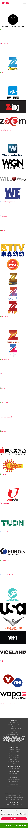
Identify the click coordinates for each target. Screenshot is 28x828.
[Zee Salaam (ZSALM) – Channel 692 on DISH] (13, 408)
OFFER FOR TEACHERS (14, 796)
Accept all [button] (14, 818)
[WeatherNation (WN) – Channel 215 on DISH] (13, 149)
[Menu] (24, 3)
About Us (14, 732)
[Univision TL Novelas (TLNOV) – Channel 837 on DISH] (13, 580)
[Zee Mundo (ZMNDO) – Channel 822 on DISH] (13, 379)
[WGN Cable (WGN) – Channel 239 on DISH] (13, 164)
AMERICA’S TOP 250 (14, 757)
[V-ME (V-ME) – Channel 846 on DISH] (13, 680)
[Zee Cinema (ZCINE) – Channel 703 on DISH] (13, 322)
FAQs (14, 730)
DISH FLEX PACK (14, 763)
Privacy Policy (14, 726)
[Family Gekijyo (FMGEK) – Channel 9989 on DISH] (13, 35)
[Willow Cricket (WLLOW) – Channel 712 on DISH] (13, 178)
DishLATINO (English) (14, 780)
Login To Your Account (14, 724)
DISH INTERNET (14, 759)
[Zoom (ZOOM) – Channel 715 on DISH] (13, 121)
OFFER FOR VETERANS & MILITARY (14, 794)
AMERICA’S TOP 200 (14, 755)
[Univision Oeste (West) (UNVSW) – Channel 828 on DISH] (13, 566)
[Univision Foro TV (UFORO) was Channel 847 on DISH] (13, 551)
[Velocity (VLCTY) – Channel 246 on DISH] (13, 623)
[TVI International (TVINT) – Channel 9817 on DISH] (13, 422)
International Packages (14, 787)
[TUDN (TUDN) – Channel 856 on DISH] (13, 523)
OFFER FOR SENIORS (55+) (14, 792)
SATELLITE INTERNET (14, 761)
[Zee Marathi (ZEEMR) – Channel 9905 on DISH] (13, 365)
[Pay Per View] (13, 49)
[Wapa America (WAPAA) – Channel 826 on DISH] (13, 695)
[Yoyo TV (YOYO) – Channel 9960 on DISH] (13, 250)
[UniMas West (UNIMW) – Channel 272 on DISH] (13, 494)
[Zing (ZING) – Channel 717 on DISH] (13, 106)
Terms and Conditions (14, 728)
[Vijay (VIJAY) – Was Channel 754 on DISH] (13, 666)
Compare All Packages (14, 749)
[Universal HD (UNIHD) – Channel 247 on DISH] (13, 508)
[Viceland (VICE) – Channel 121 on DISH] (13, 652)
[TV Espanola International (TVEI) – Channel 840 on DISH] (13, 709)
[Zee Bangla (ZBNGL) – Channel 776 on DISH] (13, 307)
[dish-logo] (11, 3)
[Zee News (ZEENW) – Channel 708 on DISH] (13, 393)
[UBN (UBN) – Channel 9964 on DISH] (13, 451)
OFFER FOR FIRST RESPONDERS (14, 799)
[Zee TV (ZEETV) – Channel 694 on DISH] (13, 78)
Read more (13, 816)
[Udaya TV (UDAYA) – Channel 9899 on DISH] (13, 465)
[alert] (14, 816)
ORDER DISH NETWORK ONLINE (14, 804)
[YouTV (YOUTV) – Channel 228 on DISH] (13, 236)
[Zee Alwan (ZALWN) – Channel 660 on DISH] (13, 293)
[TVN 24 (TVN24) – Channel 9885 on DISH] (13, 436)
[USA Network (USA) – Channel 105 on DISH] (13, 609)
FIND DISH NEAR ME (14, 773)
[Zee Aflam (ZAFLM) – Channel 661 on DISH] (13, 279)
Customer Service (14, 722)
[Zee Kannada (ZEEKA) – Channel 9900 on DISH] (13, 350)
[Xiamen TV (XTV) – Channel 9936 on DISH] (13, 221)
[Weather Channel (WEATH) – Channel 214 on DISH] (13, 135)
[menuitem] (24, 3)
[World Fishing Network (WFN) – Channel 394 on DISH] (13, 207)
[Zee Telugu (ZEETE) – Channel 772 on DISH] (13, 63)
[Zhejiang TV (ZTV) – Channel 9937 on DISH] (13, 92)
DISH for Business (14, 768)
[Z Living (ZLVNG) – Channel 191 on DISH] (13, 264)
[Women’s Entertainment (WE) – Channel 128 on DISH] (13, 193)
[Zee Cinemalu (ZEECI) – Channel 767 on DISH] (13, 336)
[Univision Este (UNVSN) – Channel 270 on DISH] (13, 537)
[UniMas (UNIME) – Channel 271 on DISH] (13, 480)
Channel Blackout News (14, 734)
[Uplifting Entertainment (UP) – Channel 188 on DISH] (13, 594)
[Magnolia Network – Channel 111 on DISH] (13, 20)
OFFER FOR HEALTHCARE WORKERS (14, 797)
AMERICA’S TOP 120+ (14, 753)
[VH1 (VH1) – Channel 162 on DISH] (13, 637)
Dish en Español (14, 781)
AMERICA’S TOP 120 (14, 751)
